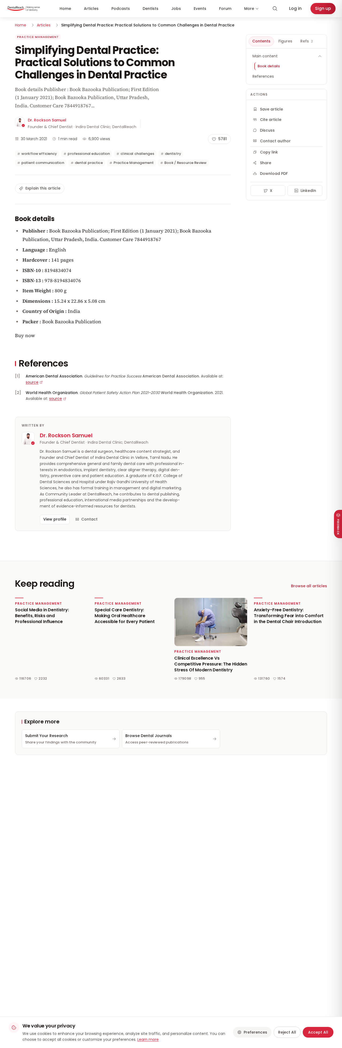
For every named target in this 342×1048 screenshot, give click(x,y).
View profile (54, 519)
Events (200, 8)
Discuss (267, 130)
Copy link (269, 152)
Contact (89, 519)
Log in (295, 8)
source (32, 382)
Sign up (323, 8)
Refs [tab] (306, 41)
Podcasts (120, 8)
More (249, 8)
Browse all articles (309, 586)
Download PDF (274, 173)
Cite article (270, 119)
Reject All (287, 1032)
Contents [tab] (261, 41)
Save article (271, 109)
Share (265, 163)
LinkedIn (308, 190)
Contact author (275, 141)
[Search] (275, 8)
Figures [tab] (285, 41)
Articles (91, 8)
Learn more (148, 1039)
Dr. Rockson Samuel (47, 120)
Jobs (176, 8)
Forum (225, 8)
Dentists (150, 8)
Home (65, 8)
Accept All (318, 1032)
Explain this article (42, 188)
